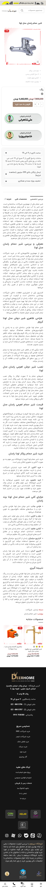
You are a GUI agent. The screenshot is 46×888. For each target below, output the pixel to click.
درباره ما (23, 798)
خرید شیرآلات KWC (23, 731)
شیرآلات (29, 610)
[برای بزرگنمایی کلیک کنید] (37, 61)
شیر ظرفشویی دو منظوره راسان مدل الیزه (33, 650)
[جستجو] (22, 10)
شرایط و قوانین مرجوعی (23, 778)
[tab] (36, 199)
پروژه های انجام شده (23, 772)
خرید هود (23, 752)
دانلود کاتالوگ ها (23, 788)
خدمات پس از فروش (23, 783)
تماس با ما (23, 793)
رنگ (41, 89)
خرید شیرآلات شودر (23, 737)
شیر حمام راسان (30, 614)
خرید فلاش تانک (23, 742)
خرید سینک (23, 747)
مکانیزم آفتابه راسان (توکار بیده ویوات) (12, 648)
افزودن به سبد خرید (22, 104)
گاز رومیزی (23, 757)
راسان (35, 610)
